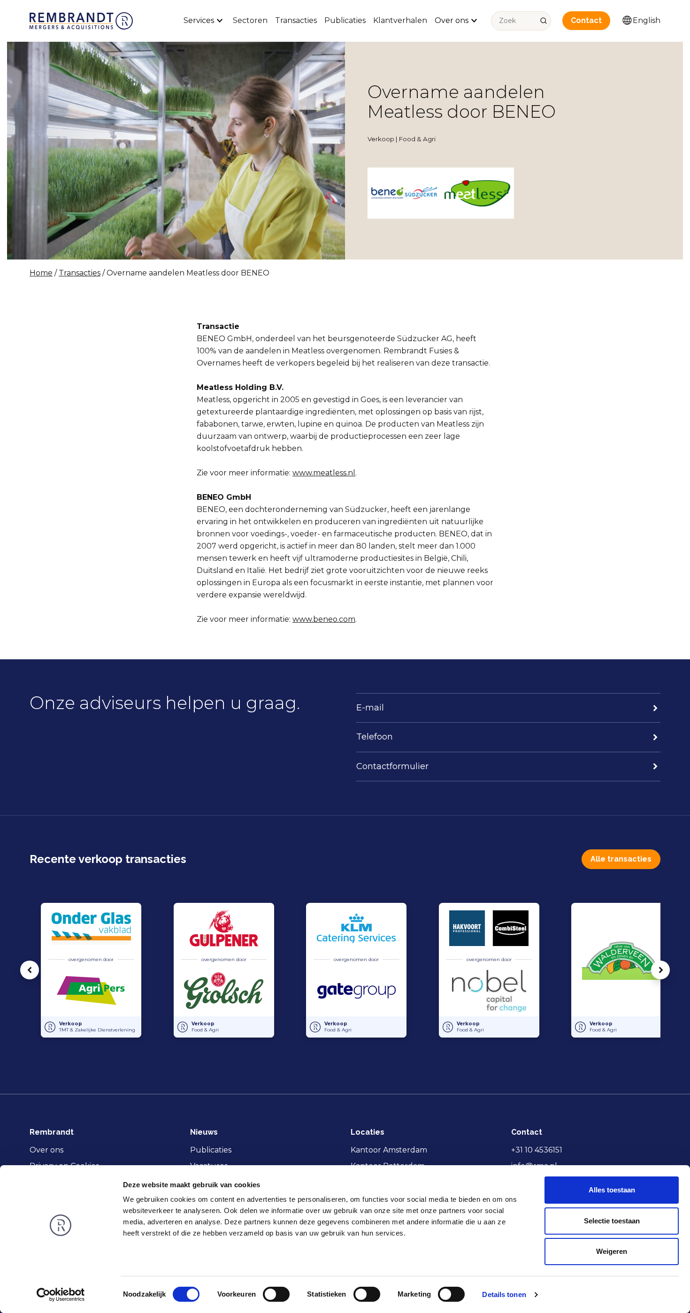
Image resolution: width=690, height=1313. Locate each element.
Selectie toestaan (612, 1221)
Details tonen (504, 1294)
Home (41, 272)
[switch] (276, 1294)
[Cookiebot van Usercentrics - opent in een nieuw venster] (61, 1295)
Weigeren (611, 1251)
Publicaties (345, 20)
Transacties (296, 20)
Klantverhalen (400, 20)
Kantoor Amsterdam (389, 1149)
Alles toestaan (612, 1190)
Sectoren (250, 20)
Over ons (46, 1149)
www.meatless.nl (323, 472)
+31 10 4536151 (536, 1149)
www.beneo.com (323, 619)
